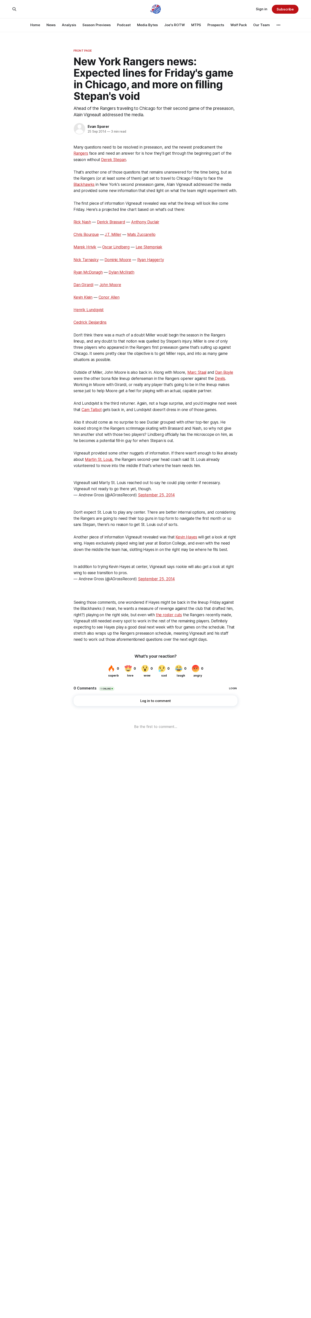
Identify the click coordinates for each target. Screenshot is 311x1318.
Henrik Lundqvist (89, 310)
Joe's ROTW (174, 25)
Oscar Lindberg (116, 247)
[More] (278, 25)
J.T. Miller (113, 234)
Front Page (83, 50)
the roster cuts (169, 615)
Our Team (261, 25)
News (51, 25)
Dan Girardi (83, 285)
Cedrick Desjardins (90, 322)
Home (35, 25)
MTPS (196, 25)
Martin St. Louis (98, 459)
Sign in (261, 9)
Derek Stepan (113, 159)
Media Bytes (147, 25)
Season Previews (96, 25)
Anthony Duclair (145, 222)
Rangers (81, 153)
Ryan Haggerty (150, 260)
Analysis (69, 25)
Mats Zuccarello (141, 234)
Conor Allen (109, 297)
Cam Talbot (92, 409)
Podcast (124, 25)
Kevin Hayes (186, 537)
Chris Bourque (86, 234)
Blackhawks (84, 184)
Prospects (215, 25)
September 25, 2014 (156, 495)
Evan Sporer (98, 126)
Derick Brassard (111, 222)
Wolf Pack (238, 25)
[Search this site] (14, 9)
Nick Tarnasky (86, 260)
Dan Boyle (224, 372)
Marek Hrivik (85, 247)
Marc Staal (196, 372)
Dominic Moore (118, 260)
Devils (220, 378)
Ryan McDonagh (88, 272)
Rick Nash (82, 222)
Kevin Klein (83, 297)
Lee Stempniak (149, 247)
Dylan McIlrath (121, 272)
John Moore (110, 285)
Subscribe (285, 9)
